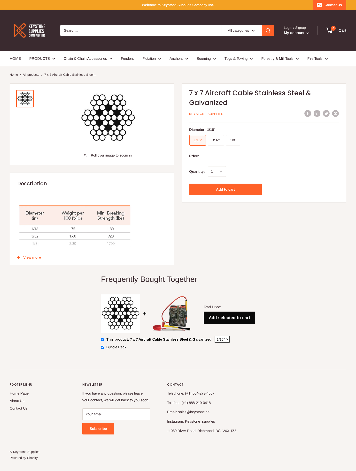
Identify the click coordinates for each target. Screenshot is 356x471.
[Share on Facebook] (307, 113)
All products (31, 74)
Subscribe (98, 428)
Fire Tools (315, 58)
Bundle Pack (116, 347)
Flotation (149, 58)
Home (14, 74)
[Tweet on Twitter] (326, 113)
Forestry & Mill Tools (277, 58)
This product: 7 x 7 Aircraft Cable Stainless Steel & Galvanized (158, 339)
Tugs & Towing (236, 58)
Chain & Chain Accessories (85, 58)
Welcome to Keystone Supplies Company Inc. (178, 5)
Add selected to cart (229, 317)
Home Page (19, 393)
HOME (15, 58)
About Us (17, 401)
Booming (204, 58)
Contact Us (333, 5)
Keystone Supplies (206, 114)
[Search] (268, 30)
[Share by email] (335, 113)
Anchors (176, 58)
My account (294, 33)
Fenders (127, 58)
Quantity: (197, 171)
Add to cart (225, 189)
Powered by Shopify (24, 458)
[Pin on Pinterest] (317, 113)
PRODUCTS (39, 58)
